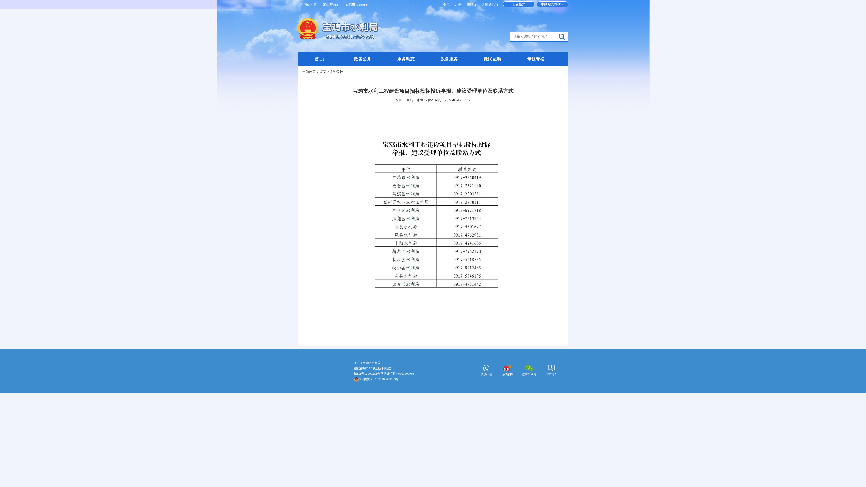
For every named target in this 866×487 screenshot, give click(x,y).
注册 (459, 4)
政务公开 (362, 59)
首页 (322, 72)
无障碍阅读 (490, 4)
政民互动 (492, 59)
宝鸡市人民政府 (357, 4)
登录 (447, 4)
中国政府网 (308, 4)
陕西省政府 (331, 4)
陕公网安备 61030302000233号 (378, 379)
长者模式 (518, 4)
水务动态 (406, 59)
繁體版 (472, 4)
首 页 (319, 59)
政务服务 (449, 59)
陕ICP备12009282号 (367, 373)
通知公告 (336, 72)
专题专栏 (535, 59)
